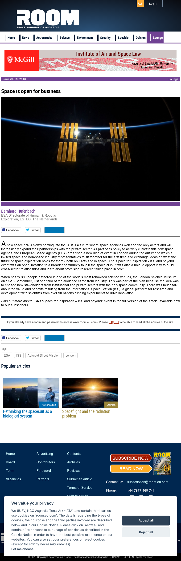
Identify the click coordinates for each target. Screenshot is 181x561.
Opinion (141, 37)
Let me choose (22, 549)
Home (11, 37)
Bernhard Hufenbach (18, 211)
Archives (73, 462)
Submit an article (79, 479)
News (25, 37)
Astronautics (44, 37)
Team (10, 470)
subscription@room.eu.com (147, 481)
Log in (153, 3)
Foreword (44, 470)
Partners (43, 479)
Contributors (46, 462)
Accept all (146, 520)
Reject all (146, 532)
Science (65, 37)
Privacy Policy (77, 496)
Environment (85, 37)
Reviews (73, 470)
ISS (18, 355)
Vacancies (13, 479)
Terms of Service (79, 487)
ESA (7, 355)
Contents (74, 453)
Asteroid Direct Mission (43, 355)
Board (10, 462)
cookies (63, 544)
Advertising (45, 453)
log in (114, 321)
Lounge (158, 37)
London (70, 355)
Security (105, 37)
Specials (123, 37)
